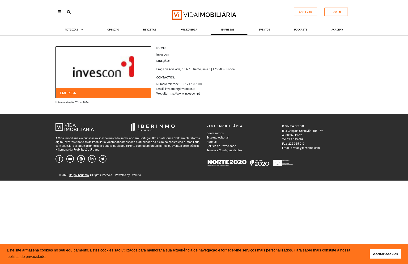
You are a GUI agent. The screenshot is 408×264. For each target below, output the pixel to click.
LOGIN (336, 12)
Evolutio (136, 175)
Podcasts (300, 29)
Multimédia (189, 29)
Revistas (149, 29)
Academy (337, 29)
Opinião (113, 29)
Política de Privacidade (221, 146)
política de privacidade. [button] (27, 257)
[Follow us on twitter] (102, 159)
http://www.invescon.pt (184, 93)
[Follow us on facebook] (59, 159)
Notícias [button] (71, 29)
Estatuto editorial (218, 137)
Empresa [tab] (68, 93)
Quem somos (215, 133)
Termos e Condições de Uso (224, 150)
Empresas (227, 29)
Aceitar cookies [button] (385, 254)
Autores (212, 141)
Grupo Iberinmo (79, 175)
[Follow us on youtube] (70, 159)
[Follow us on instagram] (81, 159)
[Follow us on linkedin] (92, 159)
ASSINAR (305, 12)
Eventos (264, 29)
